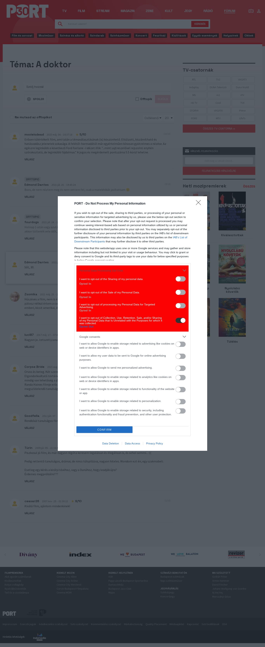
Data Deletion (110, 443)
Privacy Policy (154, 443)
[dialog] (132, 323)
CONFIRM (104, 429)
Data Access (132, 443)
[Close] (199, 203)
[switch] (181, 279)
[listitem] (132, 270)
